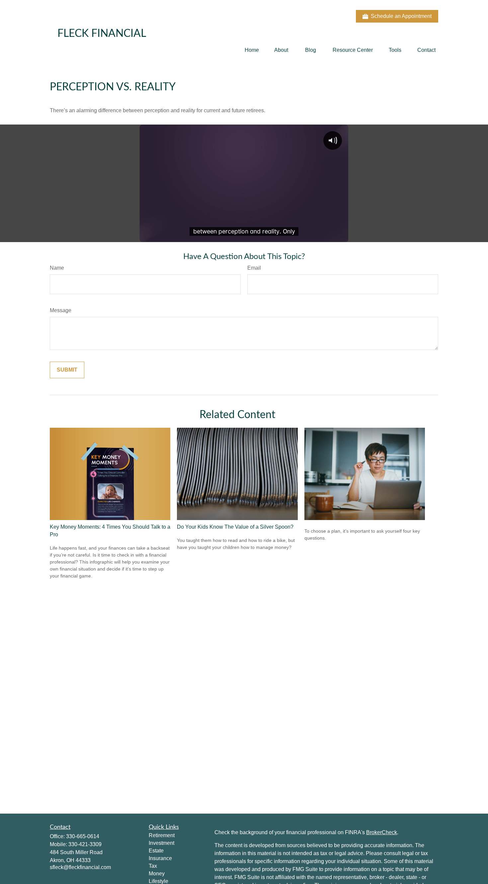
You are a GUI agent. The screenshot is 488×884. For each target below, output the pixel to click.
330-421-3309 (85, 844)
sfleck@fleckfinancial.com (80, 867)
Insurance (160, 858)
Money (157, 873)
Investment (161, 843)
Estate (156, 850)
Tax (153, 866)
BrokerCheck (381, 832)
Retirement (162, 835)
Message (60, 310)
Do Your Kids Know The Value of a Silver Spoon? (235, 527)
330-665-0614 (82, 836)
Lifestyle (158, 881)
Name (57, 268)
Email (254, 268)
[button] (252, 50)
